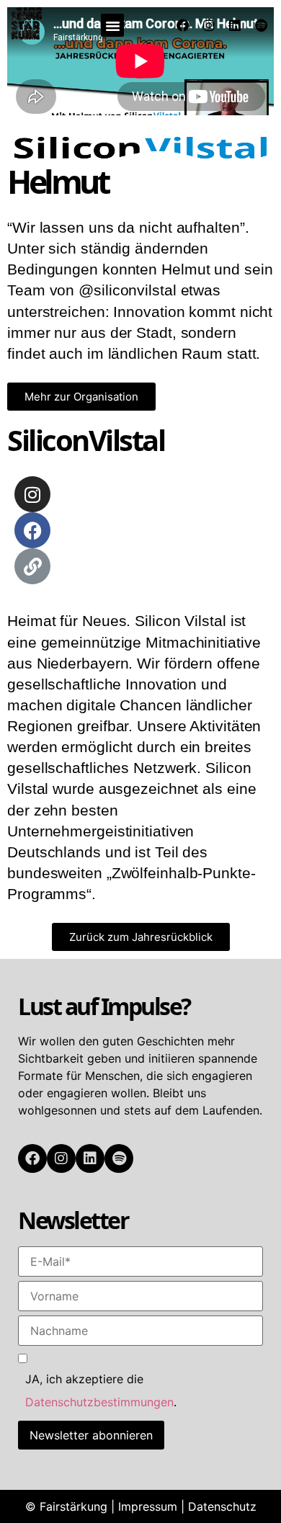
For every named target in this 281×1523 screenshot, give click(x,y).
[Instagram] (209, 25)
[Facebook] (183, 25)
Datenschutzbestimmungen (99, 1402)
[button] (112, 25)
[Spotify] (261, 25)
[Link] (32, 566)
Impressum (147, 1506)
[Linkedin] (235, 25)
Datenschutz (222, 1506)
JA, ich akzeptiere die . (101, 1390)
